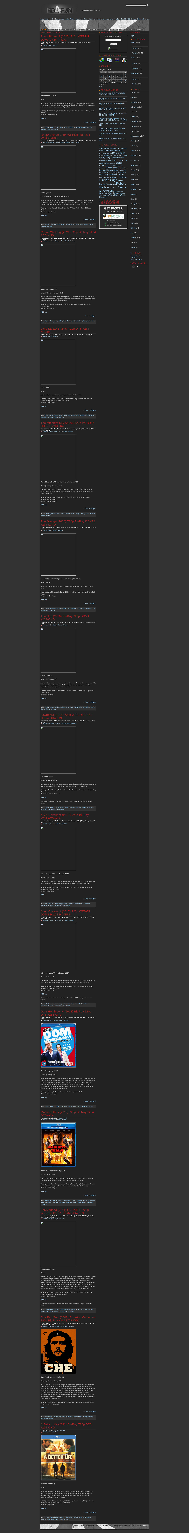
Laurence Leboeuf (69, 1309)
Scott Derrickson (52, 129)
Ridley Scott (66, 905)
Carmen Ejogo (58, 903)
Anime (133, 112)
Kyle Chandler (90, 514)
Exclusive (63, 723)
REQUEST (96, 29)
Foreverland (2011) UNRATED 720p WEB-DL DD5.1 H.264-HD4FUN (65, 1211)
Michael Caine (116, 174)
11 (109, 78)
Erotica (133, 146)
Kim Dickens (82, 415)
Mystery (54, 530)
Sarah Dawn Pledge (47, 417)
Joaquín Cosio (45, 1519)
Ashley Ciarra (49, 224)
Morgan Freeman (118, 177)
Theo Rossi (51, 809)
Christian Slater (59, 224)
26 (113, 82)
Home (44, 29)
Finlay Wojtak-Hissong (70, 415)
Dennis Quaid (115, 157)
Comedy (45, 1020)
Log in (132, 36)
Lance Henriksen (122, 168)
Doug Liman (87, 321)
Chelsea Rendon (58, 1517)
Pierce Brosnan (111, 184)
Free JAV (133, 257)
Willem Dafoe (114, 195)
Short (132, 218)
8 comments (61, 1430)
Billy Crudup (49, 903)
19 (113, 80)
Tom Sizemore (121, 193)
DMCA (122, 29)
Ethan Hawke (59, 127)
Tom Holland (49, 323)
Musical (133, 184)
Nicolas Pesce (50, 610)
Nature (133, 194)
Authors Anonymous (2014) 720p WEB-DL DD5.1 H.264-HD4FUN (112, 109)
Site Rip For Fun (136, 256)
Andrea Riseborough (51, 608)
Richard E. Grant (76, 1106)
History (57, 1326)
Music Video (134, 73)
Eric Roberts (119, 160)
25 (109, 82)
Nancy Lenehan (64, 1519)
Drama (57, 142)
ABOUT (139, 29)
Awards (133, 116)
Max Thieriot (45, 1311)
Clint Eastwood (114, 155)
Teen (132, 233)
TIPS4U (105, 29)
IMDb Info (44, 118)
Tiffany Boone (45, 515)
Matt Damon (122, 172)
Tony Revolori (60, 809)
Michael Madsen (104, 177)
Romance (134, 208)
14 (121, 78)
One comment (62, 1118)
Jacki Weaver (81, 608)
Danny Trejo (76, 1200)
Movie (49, 45)
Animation (134, 107)
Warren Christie (59, 417)
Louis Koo (102, 172)
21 (121, 80)
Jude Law (67, 1106)
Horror (45, 45)
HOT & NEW (53, 29)
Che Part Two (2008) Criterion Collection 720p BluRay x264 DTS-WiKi (68, 1319)
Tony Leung (103, 195)
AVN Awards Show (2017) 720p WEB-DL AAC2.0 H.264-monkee (112, 94)
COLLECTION (75, 29)
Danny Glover (123, 155)
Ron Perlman (113, 188)
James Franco (109, 165)
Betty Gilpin (62, 608)
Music (132, 179)
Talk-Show (134, 228)
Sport (132, 223)
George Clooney (80, 514)
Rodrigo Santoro (88, 1416)
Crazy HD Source (136, 259)
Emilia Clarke (59, 1106)
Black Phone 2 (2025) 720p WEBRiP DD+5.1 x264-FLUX (65, 38)
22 (125, 80)
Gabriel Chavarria (69, 807)
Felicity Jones (69, 514)
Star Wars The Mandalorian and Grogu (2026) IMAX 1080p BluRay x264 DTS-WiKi (113, 119)
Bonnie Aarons (49, 707)
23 (101, 82)
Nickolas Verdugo (46, 226)
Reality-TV (134, 204)
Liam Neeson (120, 170)
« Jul (100, 86)
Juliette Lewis (59, 1309)
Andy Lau (115, 148)
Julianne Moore (111, 168)
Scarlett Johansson (118, 191)
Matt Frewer (80, 1309)
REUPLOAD (86, 29)
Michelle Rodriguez (59, 1202)
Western (54, 45)
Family (62, 142)
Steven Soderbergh (47, 1418)
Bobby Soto (48, 1517)
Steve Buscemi (104, 193)
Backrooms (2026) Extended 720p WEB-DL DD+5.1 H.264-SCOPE (113, 114)
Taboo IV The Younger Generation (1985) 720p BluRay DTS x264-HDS (112, 129)
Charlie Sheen (66, 1200)
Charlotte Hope (60, 707)
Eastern (134, 48)
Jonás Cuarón (88, 224)
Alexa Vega (48, 1200)
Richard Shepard (87, 1106)
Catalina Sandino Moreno (64, 1416)
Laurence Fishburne (106, 170)
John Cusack (116, 165)
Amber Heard (57, 1200)
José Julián (54, 1519)
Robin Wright (91, 415)
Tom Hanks (113, 193)
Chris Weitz (68, 1517)
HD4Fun (145, 1525)
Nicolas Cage (108, 180)
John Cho (89, 608)
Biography (46, 1326)
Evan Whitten (78, 224)
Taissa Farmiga (51, 709)
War (66, 1326)
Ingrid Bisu (86, 707)
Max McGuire (89, 1309)
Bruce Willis (118, 153)
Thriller (65, 431)
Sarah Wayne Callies (56, 1311)
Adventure (51, 142)
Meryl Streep (103, 174)
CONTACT (131, 29)
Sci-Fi (67, 241)
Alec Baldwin (105, 148)
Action (45, 142)
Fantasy (67, 142)
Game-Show (134, 165)
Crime (52, 723)
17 (105, 80)
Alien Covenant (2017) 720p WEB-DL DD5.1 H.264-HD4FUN (66, 913)
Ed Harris (108, 160)
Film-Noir (133, 160)
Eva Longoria (59, 807)
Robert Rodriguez (71, 1202)
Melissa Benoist (81, 807)
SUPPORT (114, 29)
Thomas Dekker (69, 1311)
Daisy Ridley (58, 321)
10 (105, 78)
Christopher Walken (104, 155)
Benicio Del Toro (50, 1416)
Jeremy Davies (69, 127)
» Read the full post (90, 122)
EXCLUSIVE (63, 29)
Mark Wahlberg (112, 172)
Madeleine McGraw (80, 127)
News (132, 199)
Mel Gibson (48, 1202)
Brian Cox (109, 153)
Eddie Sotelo (86, 1517)
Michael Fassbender (54, 905)
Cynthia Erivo (49, 321)
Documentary (135, 136)
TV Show (133, 58)
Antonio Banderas (112, 150)
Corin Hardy (69, 707)
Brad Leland (49, 415)
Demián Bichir (49, 127)
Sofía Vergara (82, 1202)
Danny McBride (68, 903)
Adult (132, 97)
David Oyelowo (68, 321)
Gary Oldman (111, 163)
